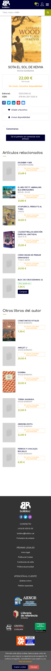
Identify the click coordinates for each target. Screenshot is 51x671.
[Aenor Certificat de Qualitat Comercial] (25, 601)
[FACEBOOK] (21, 517)
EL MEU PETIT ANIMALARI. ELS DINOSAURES (30, 188)
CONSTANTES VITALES (28, 321)
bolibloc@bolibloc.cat (25, 533)
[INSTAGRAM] (30, 517)
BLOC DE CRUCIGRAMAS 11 (30, 280)
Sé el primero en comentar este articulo (25, 137)
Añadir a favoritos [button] (19, 109)
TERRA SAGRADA (26, 399)
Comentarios (12, 129)
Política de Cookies (25, 557)
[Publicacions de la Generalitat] (40, 627)
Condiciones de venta (25, 562)
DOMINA (22, 372)
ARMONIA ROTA (25, 424)
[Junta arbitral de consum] (25, 640)
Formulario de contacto (25, 538)
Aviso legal (25, 552)
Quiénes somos (25, 581)
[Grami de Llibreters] (16, 627)
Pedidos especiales (25, 586)
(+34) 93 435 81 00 (25, 528)
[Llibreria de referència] (25, 614)
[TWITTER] (25, 517)
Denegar (34, 667)
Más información (25, 661)
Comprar (23, 291)
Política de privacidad (25, 567)
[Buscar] (48, 12)
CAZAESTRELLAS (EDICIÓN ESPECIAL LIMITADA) (30, 233)
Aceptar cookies (20, 667)
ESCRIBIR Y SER (25, 162)
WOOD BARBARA (25, 71)
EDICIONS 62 (25, 93)
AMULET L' (22, 347)
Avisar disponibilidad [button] (20, 117)
